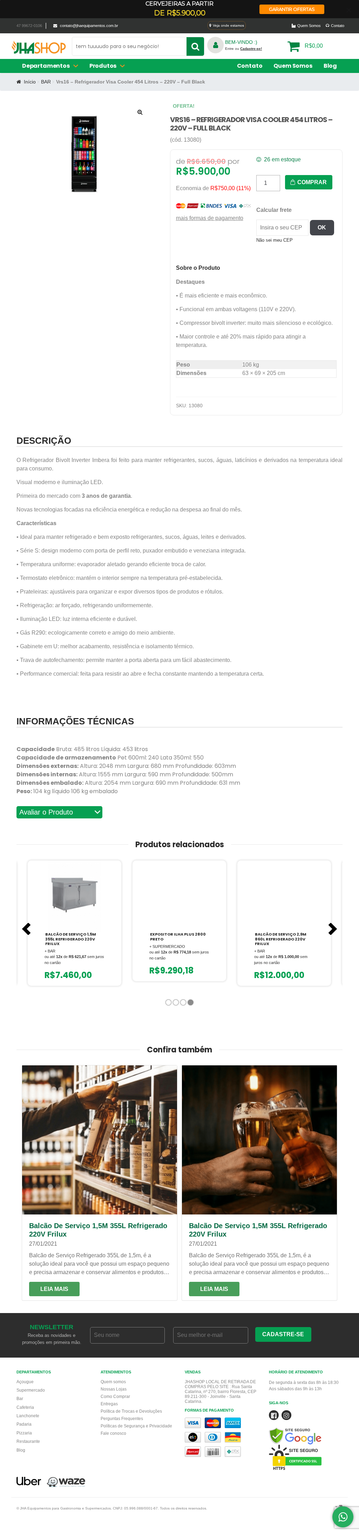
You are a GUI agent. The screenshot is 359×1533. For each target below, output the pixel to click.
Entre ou (243, 49)
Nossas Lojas (114, 1389)
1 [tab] (169, 1004)
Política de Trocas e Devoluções (131, 1411)
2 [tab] (176, 1004)
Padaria (24, 1424)
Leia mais (54, 1289)
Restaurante (28, 1441)
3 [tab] (183, 1004)
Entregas (109, 1403)
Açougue (25, 1381)
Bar (19, 1398)
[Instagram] (286, 1416)
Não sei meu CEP (274, 240)
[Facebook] (274, 1416)
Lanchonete (27, 1415)
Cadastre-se (283, 1334)
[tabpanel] (74, 923)
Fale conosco (113, 1433)
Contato (337, 26)
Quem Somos (309, 26)
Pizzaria (24, 1433)
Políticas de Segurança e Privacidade (136, 1426)
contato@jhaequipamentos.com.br (89, 26)
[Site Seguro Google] (306, 1427)
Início (30, 82)
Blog (330, 66)
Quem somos (113, 1381)
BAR (46, 82)
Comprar (311, 182)
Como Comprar (115, 1396)
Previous (26, 929)
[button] (140, 112)
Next (332, 929)
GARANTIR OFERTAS (292, 9)
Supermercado (30, 1390)
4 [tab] (191, 1004)
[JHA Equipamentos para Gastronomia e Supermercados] (39, 49)
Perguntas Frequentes (122, 1418)
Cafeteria (25, 1407)
